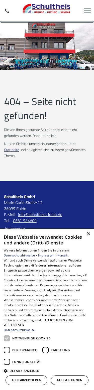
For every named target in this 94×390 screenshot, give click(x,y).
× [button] (88, 234)
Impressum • (48, 255)
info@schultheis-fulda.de (40, 214)
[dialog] (47, 309)
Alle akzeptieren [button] (26, 380)
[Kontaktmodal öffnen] (7, 10)
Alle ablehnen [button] (69, 380)
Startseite (11, 150)
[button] (87, 10)
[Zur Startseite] (47, 10)
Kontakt (62, 255)
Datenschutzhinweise (19, 330)
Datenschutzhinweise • (21, 255)
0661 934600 (25, 220)
